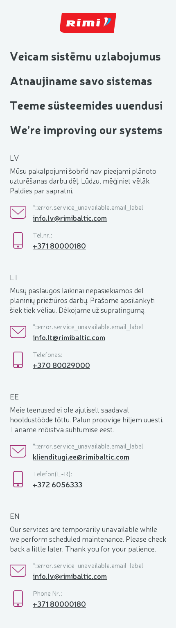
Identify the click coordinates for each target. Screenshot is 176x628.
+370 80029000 (61, 365)
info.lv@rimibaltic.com (70, 217)
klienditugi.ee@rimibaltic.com (81, 456)
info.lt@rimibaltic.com (69, 337)
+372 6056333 (57, 484)
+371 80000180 (59, 245)
